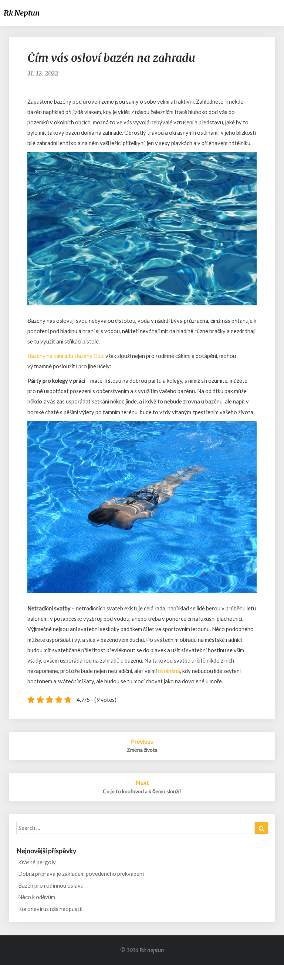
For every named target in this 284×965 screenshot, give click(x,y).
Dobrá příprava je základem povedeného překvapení (81, 873)
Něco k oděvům (36, 897)
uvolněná (168, 671)
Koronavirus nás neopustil (50, 908)
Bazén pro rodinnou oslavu (51, 885)
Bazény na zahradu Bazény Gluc (65, 356)
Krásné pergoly (37, 862)
